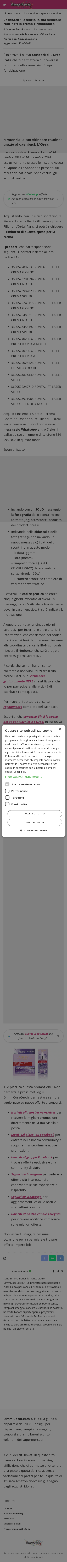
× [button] (59, 729)
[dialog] (33, 781)
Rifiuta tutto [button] (34, 822)
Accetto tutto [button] (35, 813)
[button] (33, 777)
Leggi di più (20, 771)
